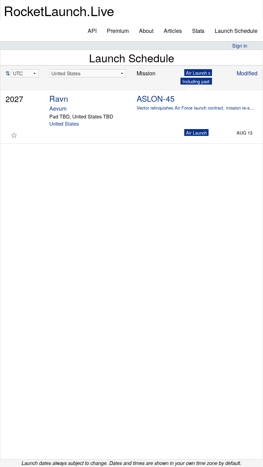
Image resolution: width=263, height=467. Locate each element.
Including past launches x (196, 84)
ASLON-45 (156, 98)
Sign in (239, 45)
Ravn (58, 98)
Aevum (57, 108)
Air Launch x (198, 73)
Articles (173, 31)
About (146, 31)
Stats (198, 31)
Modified (247, 73)
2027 (14, 98)
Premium (118, 31)
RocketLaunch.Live (59, 10)
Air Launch (196, 132)
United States (64, 123)
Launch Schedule (236, 31)
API (92, 31)
